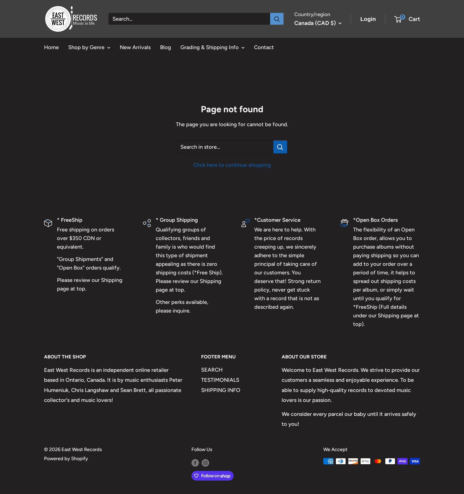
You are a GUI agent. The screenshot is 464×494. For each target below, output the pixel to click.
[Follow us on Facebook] (195, 462)
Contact (264, 47)
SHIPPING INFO (220, 390)
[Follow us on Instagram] (205, 462)
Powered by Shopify (66, 459)
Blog (165, 47)
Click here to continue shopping (232, 165)
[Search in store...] (280, 146)
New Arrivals (135, 47)
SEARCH (212, 369)
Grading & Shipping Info (209, 47)
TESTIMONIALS (220, 380)
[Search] (277, 19)
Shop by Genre (86, 47)
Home (51, 47)
